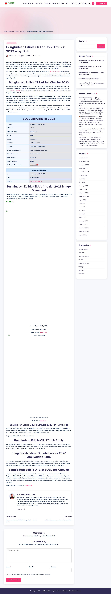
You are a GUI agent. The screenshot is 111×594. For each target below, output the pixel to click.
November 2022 (84, 231)
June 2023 (82, 207)
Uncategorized (83, 249)
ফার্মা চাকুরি (81, 260)
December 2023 (84, 193)
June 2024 (82, 179)
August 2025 (83, 175)
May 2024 (82, 182)
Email (31, 567)
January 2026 (83, 158)
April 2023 (82, 214)
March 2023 (82, 217)
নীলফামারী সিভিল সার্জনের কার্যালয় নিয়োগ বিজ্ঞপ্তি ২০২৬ (90, 79)
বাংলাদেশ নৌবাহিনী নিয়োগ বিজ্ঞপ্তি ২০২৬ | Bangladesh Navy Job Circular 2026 (91, 84)
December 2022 (84, 228)
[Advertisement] (55, 19)
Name (8, 567)
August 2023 (83, 200)
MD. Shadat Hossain (26, 494)
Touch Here (43, 332)
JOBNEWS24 (28, 485)
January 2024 (83, 189)
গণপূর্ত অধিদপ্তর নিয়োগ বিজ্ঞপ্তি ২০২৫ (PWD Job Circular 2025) (91, 132)
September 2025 (84, 172)
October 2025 (83, 168)
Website (53, 567)
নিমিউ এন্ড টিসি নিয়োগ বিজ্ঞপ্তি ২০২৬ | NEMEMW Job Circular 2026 (91, 61)
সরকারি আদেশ (81, 270)
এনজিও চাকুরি (81, 253)
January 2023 (83, 224)
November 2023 (84, 196)
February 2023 (83, 221)
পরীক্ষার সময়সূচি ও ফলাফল (84, 256)
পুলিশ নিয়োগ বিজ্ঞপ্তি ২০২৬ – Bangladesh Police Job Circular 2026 (91, 73)
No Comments (37, 55)
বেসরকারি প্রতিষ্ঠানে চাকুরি (11, 43)
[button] (101, 3)
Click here (43, 420)
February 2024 (83, 186)
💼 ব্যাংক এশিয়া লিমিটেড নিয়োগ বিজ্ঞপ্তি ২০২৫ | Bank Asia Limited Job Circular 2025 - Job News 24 (90, 118)
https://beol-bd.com (36, 181)
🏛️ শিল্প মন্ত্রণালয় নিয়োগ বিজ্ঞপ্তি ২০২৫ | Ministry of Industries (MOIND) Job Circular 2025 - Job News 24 (91, 110)
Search (82, 41)
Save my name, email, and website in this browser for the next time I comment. (30, 574)
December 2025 (84, 161)
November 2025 (84, 165)
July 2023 (82, 203)
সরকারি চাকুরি (81, 274)
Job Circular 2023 (54, 71)
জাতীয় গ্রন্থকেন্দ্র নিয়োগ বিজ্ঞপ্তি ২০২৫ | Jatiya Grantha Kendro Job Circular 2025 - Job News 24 (91, 99)
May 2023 (82, 210)
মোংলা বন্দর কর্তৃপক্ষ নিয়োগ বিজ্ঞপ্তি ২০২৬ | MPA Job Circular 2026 (90, 67)
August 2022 (83, 235)
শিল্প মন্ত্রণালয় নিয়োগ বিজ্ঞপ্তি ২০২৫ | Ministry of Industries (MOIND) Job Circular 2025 (92, 103)
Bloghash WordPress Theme (72, 591)
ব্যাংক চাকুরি (81, 267)
